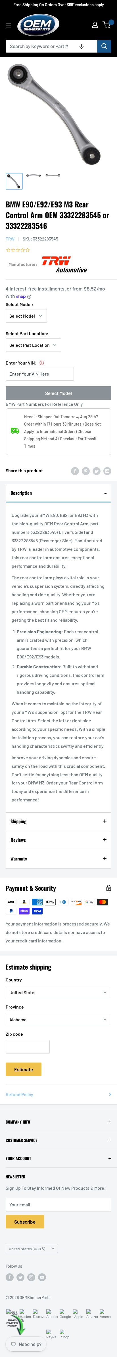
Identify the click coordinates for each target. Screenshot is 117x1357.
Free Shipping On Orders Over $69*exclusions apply (58, 4)
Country (14, 979)
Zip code (14, 1034)
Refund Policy (19, 1094)
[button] (81, 46)
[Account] (95, 25)
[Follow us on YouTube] (42, 1277)
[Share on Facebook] (75, 470)
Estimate (23, 1069)
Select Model (58, 393)
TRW (10, 238)
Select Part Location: (27, 333)
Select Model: (19, 304)
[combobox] (51, 46)
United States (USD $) (27, 1248)
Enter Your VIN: (21, 362)
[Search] (104, 46)
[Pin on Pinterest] (86, 470)
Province (15, 1006)
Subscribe (24, 1221)
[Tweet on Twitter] (97, 470)
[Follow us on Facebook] (10, 1277)
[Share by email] (107, 470)
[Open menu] (8, 25)
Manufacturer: (23, 264)
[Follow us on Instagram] (31, 1277)
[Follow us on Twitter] (20, 1277)
